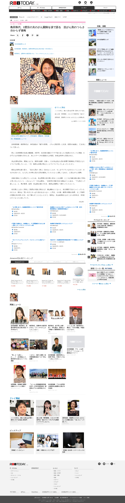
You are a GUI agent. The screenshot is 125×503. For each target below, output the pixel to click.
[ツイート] (18, 35)
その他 (113, 10)
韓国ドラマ (58, 17)
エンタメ (83, 7)
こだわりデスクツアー (33, 17)
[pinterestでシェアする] (32, 35)
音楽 (67, 10)
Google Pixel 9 (48, 17)
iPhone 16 (21, 17)
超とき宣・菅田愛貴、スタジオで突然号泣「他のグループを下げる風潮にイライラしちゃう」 (82, 114)
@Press (23, 492)
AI (41, 17)
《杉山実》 (81, 201)
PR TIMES (13, 492)
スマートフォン (15, 471)
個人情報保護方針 (64, 497)
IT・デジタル (41, 7)
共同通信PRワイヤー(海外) (68, 492)
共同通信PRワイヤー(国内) (49, 492)
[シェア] (23, 35)
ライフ (105, 7)
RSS (114, 463)
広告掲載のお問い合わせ (47, 497)
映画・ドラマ (36, 10)
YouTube (107, 463)
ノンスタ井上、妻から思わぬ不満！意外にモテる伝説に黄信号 (73, 110)
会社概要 (57, 497)
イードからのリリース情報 (76, 497)
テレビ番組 (61, 107)
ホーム (20, 7)
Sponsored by (75, 254)
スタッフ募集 (86, 497)
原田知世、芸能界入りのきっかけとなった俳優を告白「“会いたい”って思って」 (78, 117)
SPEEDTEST (62, 7)
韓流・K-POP (48, 10)
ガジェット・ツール (16, 475)
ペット (77, 473)
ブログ (93, 10)
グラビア (84, 10)
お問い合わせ (37, 497)
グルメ (77, 471)
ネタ (12, 473)
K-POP (65, 17)
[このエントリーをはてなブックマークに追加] (37, 35)
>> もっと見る (81, 289)
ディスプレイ (57, 262)
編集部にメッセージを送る (79, 121)
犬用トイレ (76, 262)
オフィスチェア (38, 262)
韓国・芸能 (59, 10)
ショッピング (103, 10)
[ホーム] (11, 20)
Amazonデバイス (19, 262)
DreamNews (35, 492)
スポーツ (75, 10)
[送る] (28, 35)
